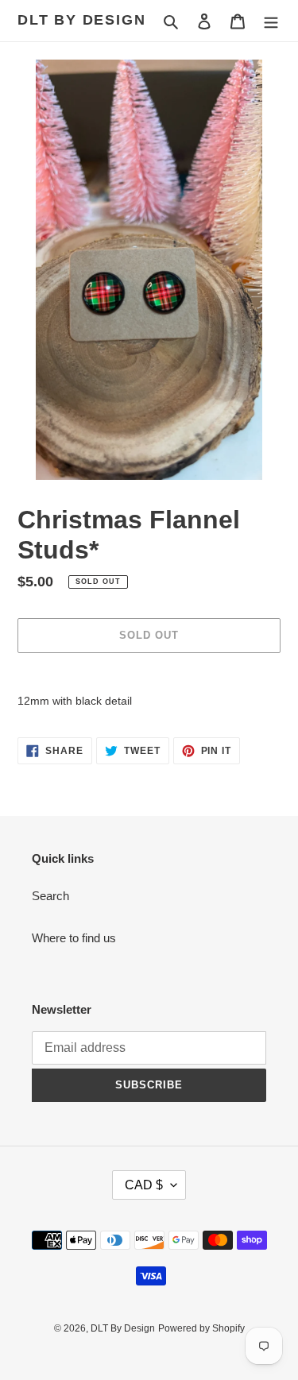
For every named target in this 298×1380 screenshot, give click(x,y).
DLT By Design (81, 20)
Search (50, 896)
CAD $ (144, 1185)
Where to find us (74, 938)
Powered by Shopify (201, 1328)
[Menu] (271, 21)
